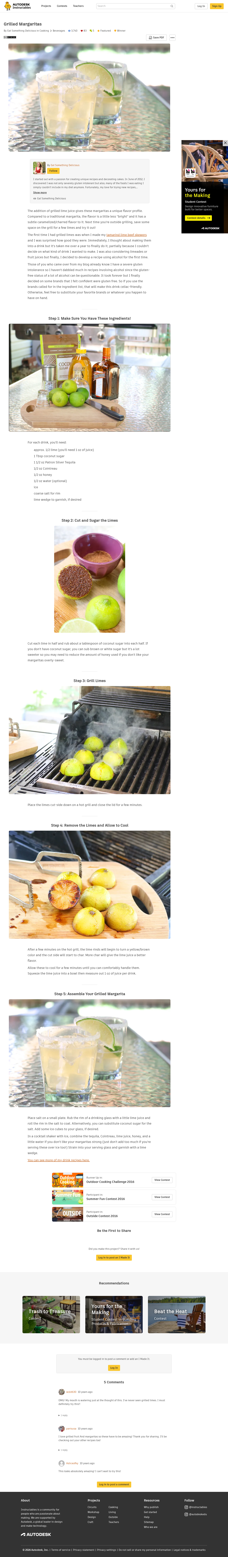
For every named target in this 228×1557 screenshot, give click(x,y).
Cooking (44, 30)
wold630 (71, 1392)
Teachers (78, 6)
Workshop (93, 1512)
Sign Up (216, 6)
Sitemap (149, 1522)
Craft (90, 1522)
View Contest (162, 1180)
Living (112, 1512)
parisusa (71, 1428)
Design (92, 1517)
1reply (64, 1415)
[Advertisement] (204, 186)
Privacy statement (83, 1550)
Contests (62, 6)
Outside (113, 1517)
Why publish (151, 1507)
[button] (172, 38)
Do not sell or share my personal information (145, 1550)
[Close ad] (225, 143)
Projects (46, 6)
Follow (53, 171)
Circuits (92, 1507)
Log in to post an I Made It (114, 1257)
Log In (201, 6)
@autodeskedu (198, 1514)
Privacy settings (106, 1550)
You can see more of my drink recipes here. (59, 1160)
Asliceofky (72, 1463)
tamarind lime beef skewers (126, 235)
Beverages (59, 30)
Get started (150, 1512)
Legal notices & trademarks (190, 1550)
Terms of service (60, 1550)
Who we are (150, 1527)
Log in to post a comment (114, 1484)
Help (147, 1517)
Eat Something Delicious (21, 30)
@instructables (198, 1507)
